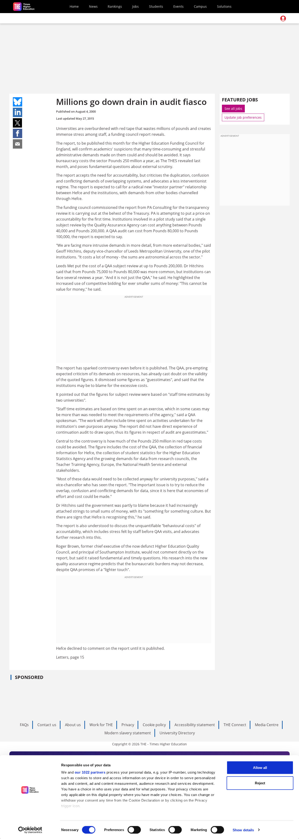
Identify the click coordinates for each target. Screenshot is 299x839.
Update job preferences (243, 117)
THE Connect (235, 724)
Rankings (115, 6)
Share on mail (17, 144)
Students (156, 6)
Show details (243, 830)
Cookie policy (154, 724)
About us (73, 724)
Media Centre (266, 724)
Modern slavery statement (127, 732)
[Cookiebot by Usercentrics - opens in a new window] (30, 829)
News (93, 6)
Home (74, 6)
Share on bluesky (17, 102)
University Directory (177, 732)
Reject (260, 783)
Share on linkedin (17, 112)
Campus (200, 6)
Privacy (127, 724)
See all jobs (233, 108)
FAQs (24, 724)
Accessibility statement (194, 724)
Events (178, 6)
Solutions (224, 6)
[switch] (134, 829)
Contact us (46, 724)
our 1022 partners (90, 772)
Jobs (135, 6)
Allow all (260, 768)
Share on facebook (17, 133)
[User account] (283, 18)
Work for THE (101, 724)
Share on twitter (17, 123)
